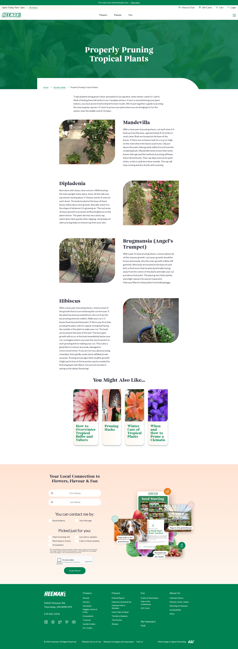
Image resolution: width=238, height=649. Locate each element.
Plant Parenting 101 (61, 537)
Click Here (135, 2)
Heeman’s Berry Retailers (118, 606)
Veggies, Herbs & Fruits (90, 610)
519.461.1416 (52, 613)
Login (233, 7)
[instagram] (46, 622)
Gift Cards (207, 7)
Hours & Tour (188, 7)
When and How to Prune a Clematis (157, 433)
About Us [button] (175, 592)
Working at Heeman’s (179, 606)
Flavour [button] (118, 15)
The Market (117, 620)
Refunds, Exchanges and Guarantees (119, 641)
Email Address (58, 521)
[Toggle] (234, 15)
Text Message (85, 521)
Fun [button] (143, 592)
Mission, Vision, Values (179, 602)
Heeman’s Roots (176, 598)
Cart (221, 7)
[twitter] (60, 622)
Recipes (115, 624)
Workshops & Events (61, 541)
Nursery (86, 602)
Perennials (87, 606)
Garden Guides (59, 87)
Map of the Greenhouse (146, 602)
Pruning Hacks (112, 428)
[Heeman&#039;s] (60, 594)
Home (45, 87)
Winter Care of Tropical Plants (134, 431)
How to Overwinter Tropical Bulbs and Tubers (86, 433)
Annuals (86, 598)
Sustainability (175, 610)
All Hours (33, 7)
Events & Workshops (149, 598)
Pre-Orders (87, 628)
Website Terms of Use (91, 641)
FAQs (172, 614)
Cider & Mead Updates (89, 541)
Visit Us (139, 641)
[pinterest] (67, 622)
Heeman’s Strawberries (121, 602)
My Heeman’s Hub (148, 623)
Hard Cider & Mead (120, 612)
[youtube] (74, 622)
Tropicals (87, 620)
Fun (130, 15)
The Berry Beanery (120, 616)
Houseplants (58, 545)
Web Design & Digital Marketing (172, 642)
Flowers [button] (103, 15)
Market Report (118, 598)
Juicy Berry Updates (88, 537)
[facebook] (53, 622)
